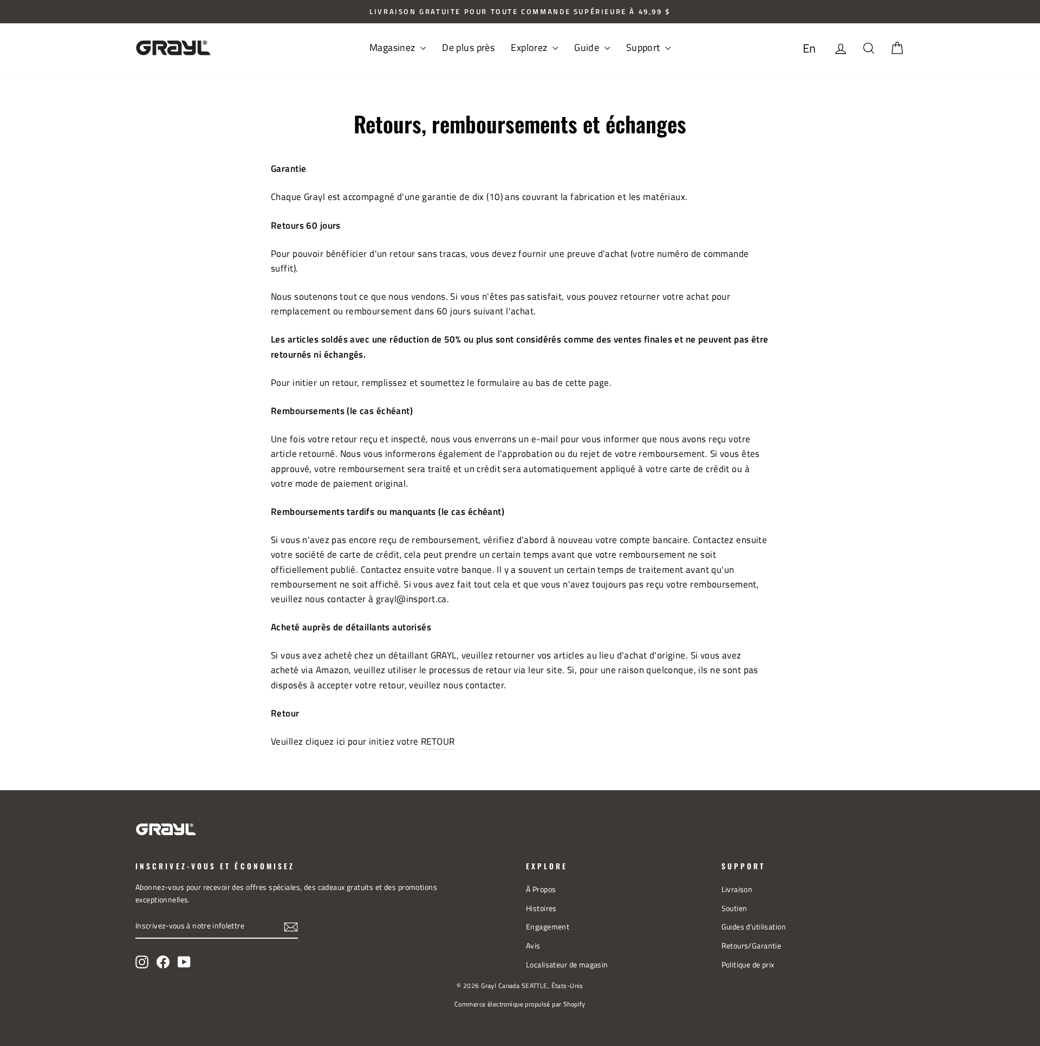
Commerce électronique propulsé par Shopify (520, 1004)
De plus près (468, 47)
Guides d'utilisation (754, 927)
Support (644, 47)
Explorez (530, 47)
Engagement (547, 927)
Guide (588, 47)
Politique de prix (748, 965)
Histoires (541, 908)
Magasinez (393, 47)
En (809, 48)
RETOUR (438, 741)
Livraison (737, 889)
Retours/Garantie (752, 946)
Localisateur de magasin (567, 965)
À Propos (541, 889)
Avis (533, 946)
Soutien (735, 908)
